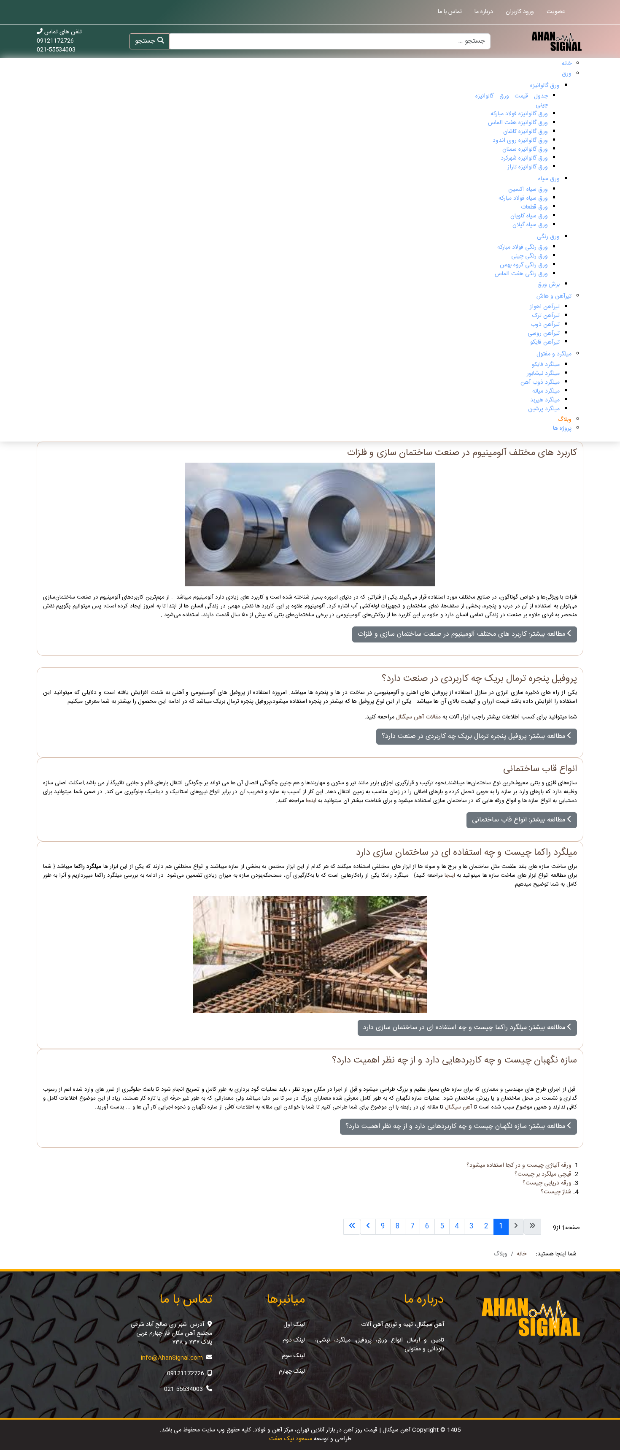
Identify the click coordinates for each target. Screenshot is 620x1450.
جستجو (146, 41)
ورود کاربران (520, 12)
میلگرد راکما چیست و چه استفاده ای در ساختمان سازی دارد (466, 853)
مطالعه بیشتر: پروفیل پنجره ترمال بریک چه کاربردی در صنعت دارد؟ (474, 736)
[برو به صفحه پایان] (352, 1227)
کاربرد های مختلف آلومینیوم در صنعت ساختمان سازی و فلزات (462, 453)
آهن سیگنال (458, 1107)
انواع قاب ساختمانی (540, 769)
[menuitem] (566, 64)
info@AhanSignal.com (172, 1358)
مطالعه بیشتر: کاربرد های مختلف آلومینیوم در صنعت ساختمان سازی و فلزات (462, 634)
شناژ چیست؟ (556, 1192)
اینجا (312, 800)
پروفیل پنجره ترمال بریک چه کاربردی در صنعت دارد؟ (479, 679)
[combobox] (329, 41)
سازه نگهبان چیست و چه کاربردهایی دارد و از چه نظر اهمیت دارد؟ (454, 1060)
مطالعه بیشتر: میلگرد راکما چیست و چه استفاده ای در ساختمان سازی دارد (465, 1027)
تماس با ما (450, 12)
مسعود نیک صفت (290, 1439)
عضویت (556, 12)
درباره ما (483, 12)
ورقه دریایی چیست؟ (547, 1183)
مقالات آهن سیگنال (418, 717)
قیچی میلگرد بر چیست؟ (543, 1174)
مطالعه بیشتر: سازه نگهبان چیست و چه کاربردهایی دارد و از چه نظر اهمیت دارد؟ (456, 1126)
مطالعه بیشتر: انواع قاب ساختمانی (519, 820)
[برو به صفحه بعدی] (368, 1227)
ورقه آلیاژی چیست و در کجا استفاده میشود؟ (518, 1165)
